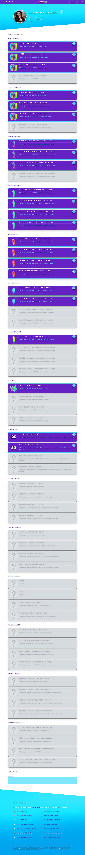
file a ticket (36, 807)
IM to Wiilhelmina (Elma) (52, 837)
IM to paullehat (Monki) (24, 837)
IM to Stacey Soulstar (52, 819)
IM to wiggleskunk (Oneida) (53, 832)
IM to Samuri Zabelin (51, 815)
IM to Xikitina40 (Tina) (51, 828)
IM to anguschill (22, 811)
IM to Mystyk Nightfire (24, 832)
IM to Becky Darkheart (24, 815)
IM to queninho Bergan (52, 811)
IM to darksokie (22, 819)
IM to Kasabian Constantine (26, 828)
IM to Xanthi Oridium (51, 824)
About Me (11, 776)
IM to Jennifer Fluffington (25, 824)
